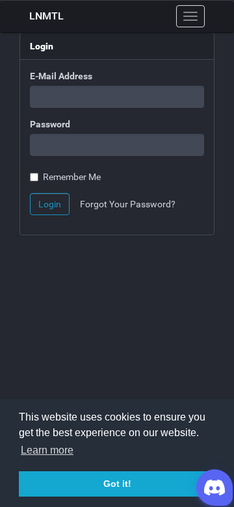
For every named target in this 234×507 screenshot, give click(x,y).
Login (49, 204)
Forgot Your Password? (128, 204)
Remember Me (72, 177)
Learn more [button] (47, 450)
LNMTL (46, 16)
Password (50, 124)
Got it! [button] (117, 483)
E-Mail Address (61, 76)
